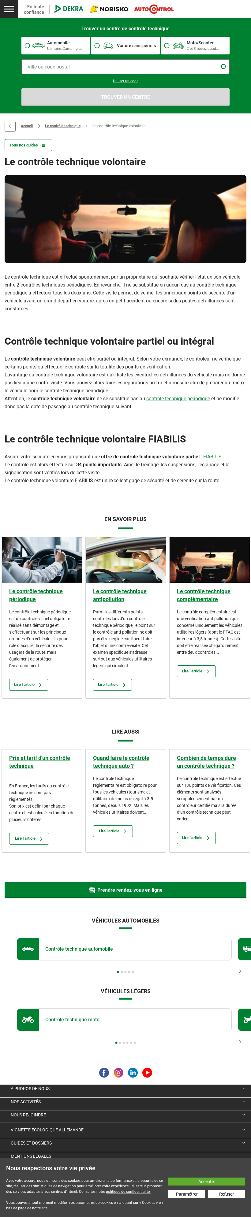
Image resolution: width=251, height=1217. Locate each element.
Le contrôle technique (63, 126)
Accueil (27, 126)
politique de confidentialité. (128, 1191)
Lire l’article (24, 684)
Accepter (206, 1181)
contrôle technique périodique (178, 398)
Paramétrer (187, 1194)
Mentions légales (31, 1156)
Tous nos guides (23, 145)
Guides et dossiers (31, 1143)
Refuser (226, 1194)
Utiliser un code (125, 81)
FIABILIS (212, 457)
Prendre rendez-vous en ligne (130, 890)
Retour (10, 126)
